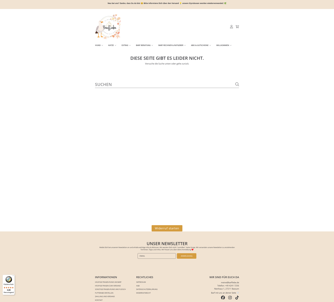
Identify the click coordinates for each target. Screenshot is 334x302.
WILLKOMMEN (223, 45)
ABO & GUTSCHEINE (200, 45)
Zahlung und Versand (105, 296)
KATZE (111, 45)
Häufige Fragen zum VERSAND (108, 286)
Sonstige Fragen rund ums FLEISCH (110, 289)
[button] (237, 26)
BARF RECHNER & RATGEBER (171, 45)
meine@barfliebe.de (230, 282)
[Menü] (13, 276)
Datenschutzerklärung (146, 289)
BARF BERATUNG (143, 45)
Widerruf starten (167, 228)
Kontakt (99, 300)
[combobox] (167, 84)
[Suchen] (237, 84)
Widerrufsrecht (143, 293)
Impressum (141, 282)
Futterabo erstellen (104, 293)
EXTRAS (125, 45)
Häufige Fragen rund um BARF (108, 282)
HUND (98, 45)
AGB (137, 286)
